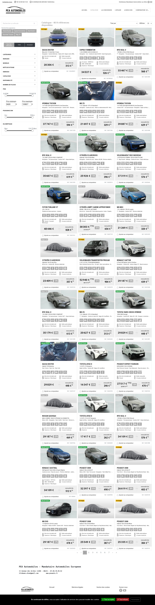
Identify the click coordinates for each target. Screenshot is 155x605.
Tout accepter (109, 599)
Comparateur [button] (141, 10)
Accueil (84, 10)
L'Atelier (118, 10)
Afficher (142, 23)
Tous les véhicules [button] (9, 44)
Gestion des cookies (103, 587)
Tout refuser (123, 599)
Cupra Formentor (19, 31)
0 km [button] (19, 45)
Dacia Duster (7, 31)
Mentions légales (77, 587)
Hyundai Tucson (8, 34)
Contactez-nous (7, 2)
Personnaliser (135, 599)
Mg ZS (18, 34)
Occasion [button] (30, 45)
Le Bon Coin (128, 10)
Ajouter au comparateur (51, 71)
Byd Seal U (31, 31)
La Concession (106, 10)
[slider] (6, 96)
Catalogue (94, 10)
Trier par (113, 23)
